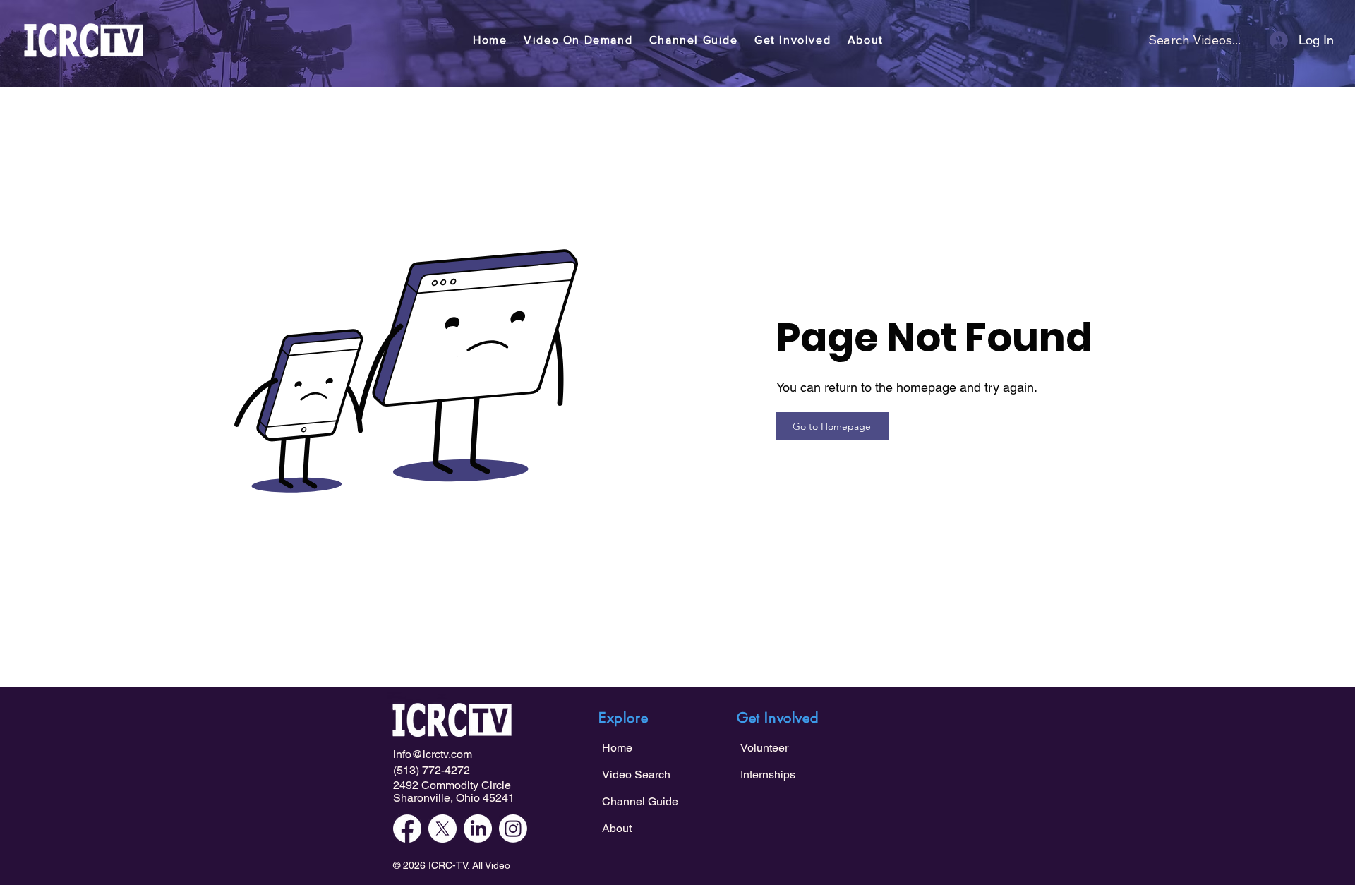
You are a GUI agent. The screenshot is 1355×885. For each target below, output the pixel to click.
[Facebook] (407, 828)
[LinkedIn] (478, 828)
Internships (767, 774)
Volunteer (764, 747)
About (617, 828)
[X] (442, 828)
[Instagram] (513, 828)
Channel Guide (640, 801)
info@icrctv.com (432, 754)
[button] (578, 40)
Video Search (636, 774)
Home (617, 747)
